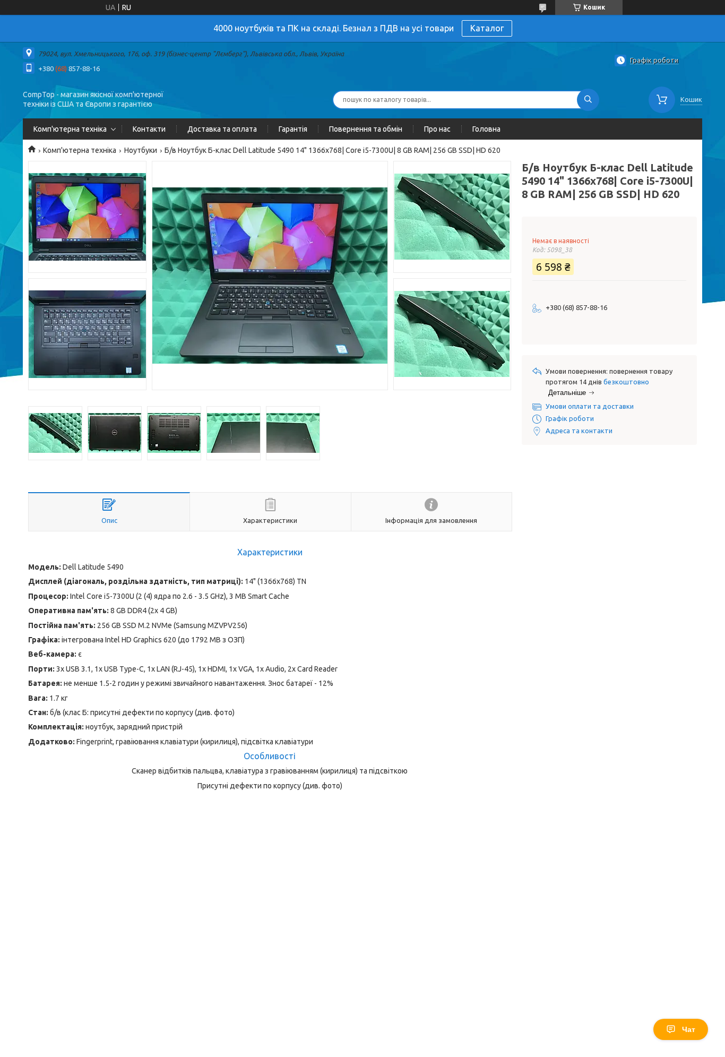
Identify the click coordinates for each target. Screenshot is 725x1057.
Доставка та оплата (222, 129)
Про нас (437, 129)
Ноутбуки (140, 150)
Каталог (487, 28)
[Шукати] (588, 100)
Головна (486, 129)
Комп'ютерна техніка (70, 129)
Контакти (149, 129)
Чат (688, 1029)
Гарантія (293, 129)
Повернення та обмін (365, 129)
